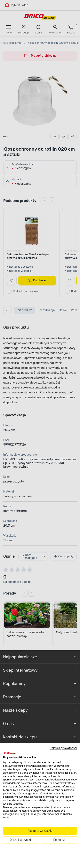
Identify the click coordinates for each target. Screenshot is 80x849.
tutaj (6, 817)
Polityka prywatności (63, 748)
